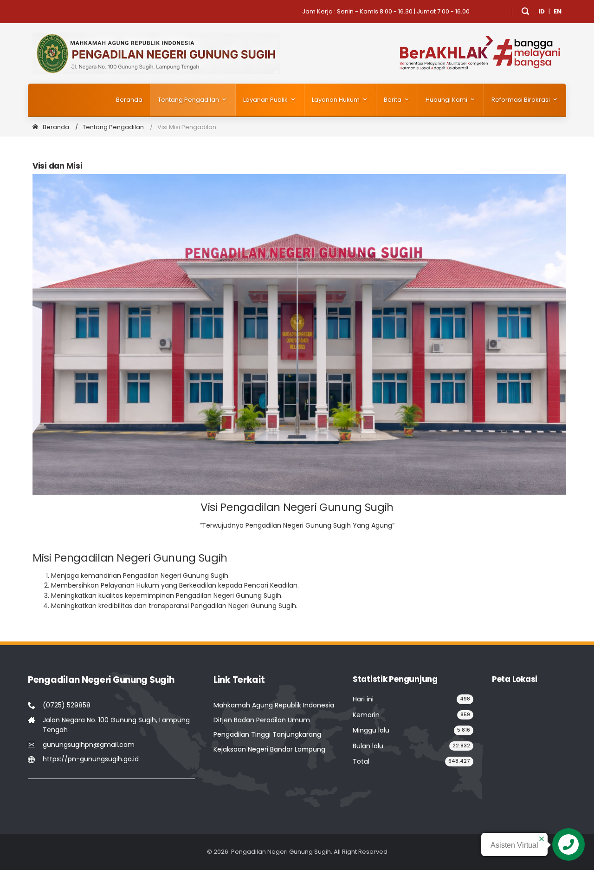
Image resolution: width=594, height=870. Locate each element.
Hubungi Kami (447, 99)
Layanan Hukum (336, 99)
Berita (393, 99)
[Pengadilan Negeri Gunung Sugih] (156, 53)
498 (465, 698)
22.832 (461, 745)
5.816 (463, 729)
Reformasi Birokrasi (521, 99)
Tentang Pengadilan (189, 99)
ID (541, 11)
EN (558, 11)
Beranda (129, 99)
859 (465, 714)
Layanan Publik (266, 99)
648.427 (459, 761)
